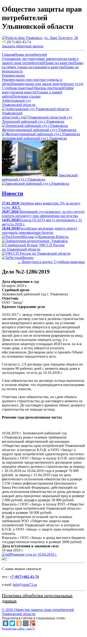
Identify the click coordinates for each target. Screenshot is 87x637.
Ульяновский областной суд (13, 115)
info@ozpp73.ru (25, 585)
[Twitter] (12, 623)
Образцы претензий (48, 88)
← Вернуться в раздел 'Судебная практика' (51, 262)
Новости (12, 193)
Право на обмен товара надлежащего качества (42, 65)
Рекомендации (13, 75)
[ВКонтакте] (5, 623)
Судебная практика (17, 88)
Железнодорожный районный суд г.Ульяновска (39, 130)
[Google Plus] (32, 623)
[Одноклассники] (19, 623)
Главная (8, 54)
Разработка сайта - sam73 (18, 628)
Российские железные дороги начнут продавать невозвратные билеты (39, 230)
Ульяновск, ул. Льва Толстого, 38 (51, 38)
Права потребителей (30, 54)
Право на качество (58, 63)
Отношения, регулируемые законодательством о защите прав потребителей (40, 61)
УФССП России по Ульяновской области (33, 247)
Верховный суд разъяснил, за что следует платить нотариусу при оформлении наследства (43, 214)
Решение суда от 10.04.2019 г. (33, 554)
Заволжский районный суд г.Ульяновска (40, 177)
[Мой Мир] (26, 623)
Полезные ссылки (26, 96)
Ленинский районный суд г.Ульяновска (33, 121)
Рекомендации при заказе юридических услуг (47, 84)
